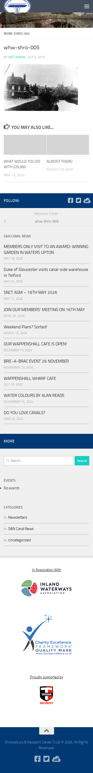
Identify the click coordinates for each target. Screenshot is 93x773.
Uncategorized (19, 540)
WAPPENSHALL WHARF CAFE (30, 378)
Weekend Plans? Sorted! (25, 326)
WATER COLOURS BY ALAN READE (34, 395)
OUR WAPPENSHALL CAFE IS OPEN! (35, 343)
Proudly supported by (46, 677)
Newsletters (17, 517)
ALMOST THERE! (60, 161)
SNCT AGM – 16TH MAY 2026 (30, 292)
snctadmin (16, 57)
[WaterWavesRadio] (86, 200)
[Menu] (87, 6)
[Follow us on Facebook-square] (70, 200)
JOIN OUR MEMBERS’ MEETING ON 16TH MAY (44, 309)
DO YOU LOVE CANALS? (24, 412)
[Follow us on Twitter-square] (78, 200)
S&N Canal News (21, 529)
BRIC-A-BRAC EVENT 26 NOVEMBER (36, 361)
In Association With (46, 570)
